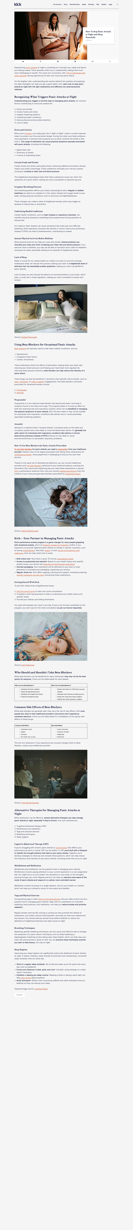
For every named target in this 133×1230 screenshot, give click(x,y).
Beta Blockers (20, 994)
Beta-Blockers (75, 4)
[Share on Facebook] (40, 61)
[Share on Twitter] (23, 61)
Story (66, 4)
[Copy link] (110, 61)
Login (110, 4)
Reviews (91, 4)
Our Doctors (57, 4)
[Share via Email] (92, 61)
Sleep (84, 4)
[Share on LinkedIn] (57, 61)
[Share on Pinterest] (75, 61)
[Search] (117, 4)
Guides (103, 4)
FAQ (97, 4)
